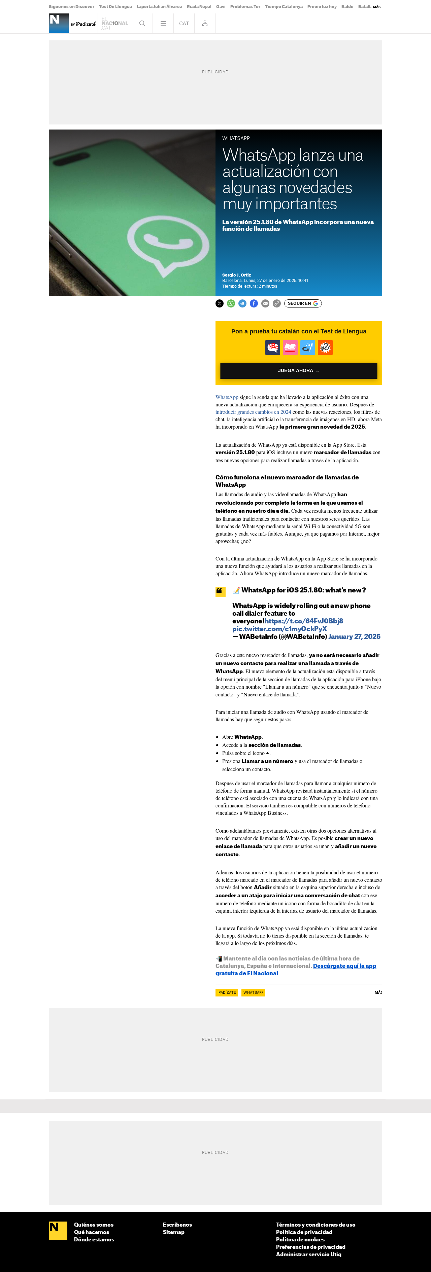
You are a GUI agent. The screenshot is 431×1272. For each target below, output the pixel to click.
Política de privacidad (304, 1232)
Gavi (221, 7)
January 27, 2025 (354, 637)
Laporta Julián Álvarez (159, 7)
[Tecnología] (59, 23)
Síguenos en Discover (71, 7)
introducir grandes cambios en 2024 (253, 411)
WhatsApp (227, 396)
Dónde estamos (94, 1239)
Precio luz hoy (322, 7)
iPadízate (227, 992)
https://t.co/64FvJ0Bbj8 (304, 621)
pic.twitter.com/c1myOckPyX (279, 629)
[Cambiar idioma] (184, 23)
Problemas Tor (245, 7)
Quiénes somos (93, 1225)
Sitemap (174, 1232)
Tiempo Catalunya (284, 7)
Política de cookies (300, 1239)
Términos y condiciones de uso (316, 1225)
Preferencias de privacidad (310, 1247)
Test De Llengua (115, 7)
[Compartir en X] (220, 303)
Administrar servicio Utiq (308, 1254)
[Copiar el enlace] (277, 303)
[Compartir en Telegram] (242, 303)
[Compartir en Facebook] (254, 303)
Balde (347, 7)
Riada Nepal (199, 7)
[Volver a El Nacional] (115, 23)
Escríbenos (177, 1225)
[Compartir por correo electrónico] (265, 303)
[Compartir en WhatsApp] (231, 303)
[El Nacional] (58, 1231)
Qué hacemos (91, 1232)
